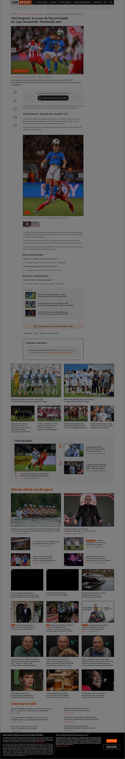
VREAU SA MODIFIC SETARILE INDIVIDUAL (111, 747)
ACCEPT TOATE (111, 740)
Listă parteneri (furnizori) (62, 746)
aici (7, 751)
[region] (62, 745)
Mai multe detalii (40, 741)
